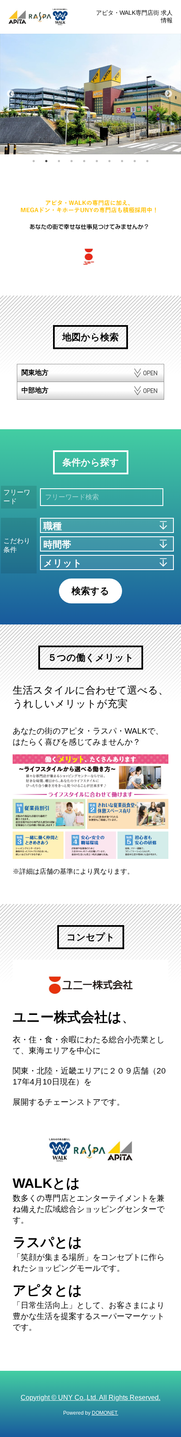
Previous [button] (10, 94)
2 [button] (46, 161)
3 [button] (59, 161)
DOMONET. (105, 1413)
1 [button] (33, 161)
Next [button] (168, 94)
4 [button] (71, 161)
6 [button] (97, 161)
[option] (90, 94)
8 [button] (122, 161)
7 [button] (109, 161)
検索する (90, 591)
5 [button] (84, 161)
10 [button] (147, 161)
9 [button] (134, 161)
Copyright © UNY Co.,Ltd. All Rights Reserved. (90, 1397)
